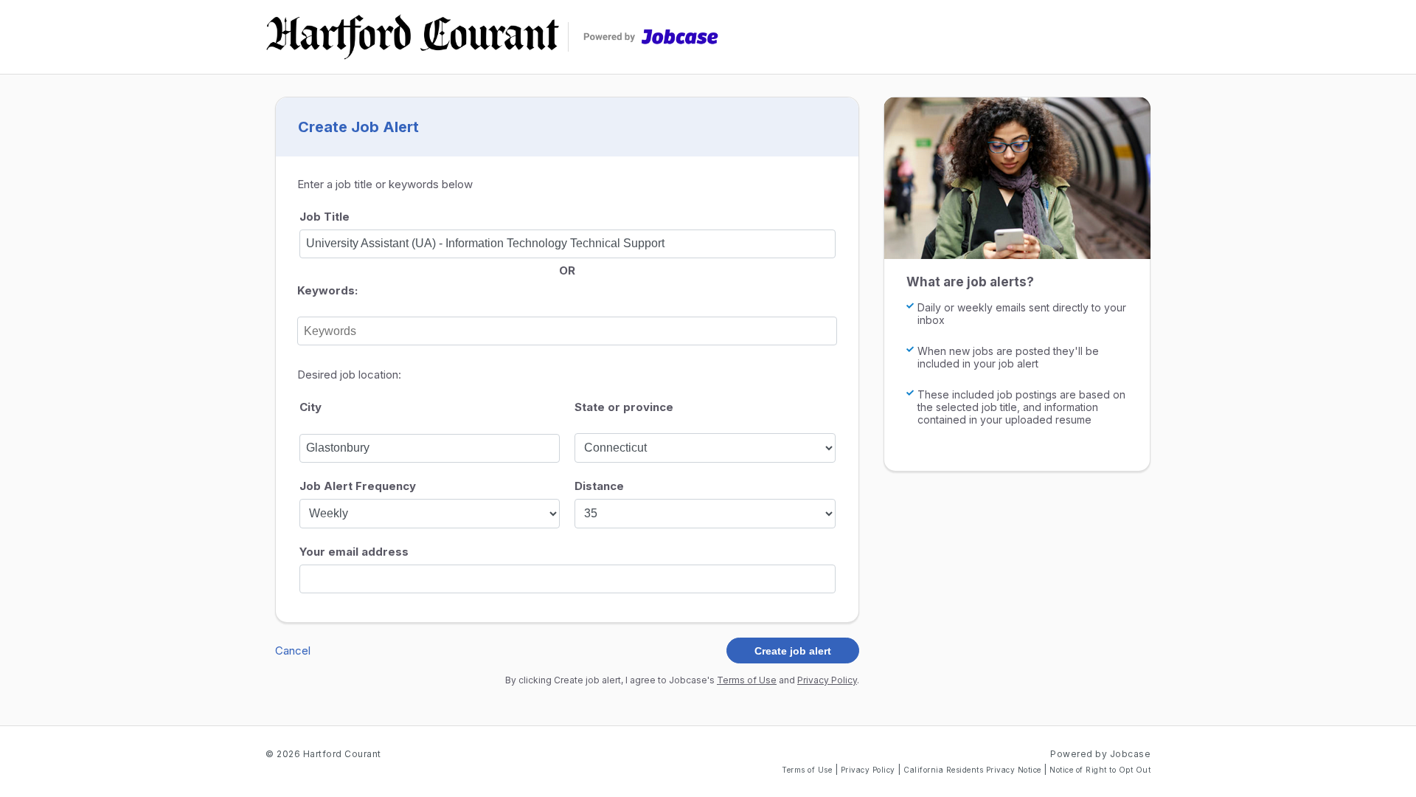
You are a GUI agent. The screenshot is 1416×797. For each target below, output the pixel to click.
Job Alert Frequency (357, 486)
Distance (599, 486)
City (310, 407)
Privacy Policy (827, 680)
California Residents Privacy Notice (973, 769)
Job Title (324, 217)
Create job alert (792, 651)
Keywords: (327, 290)
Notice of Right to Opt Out (1099, 769)
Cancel (292, 651)
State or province (624, 407)
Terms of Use (747, 680)
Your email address (354, 552)
